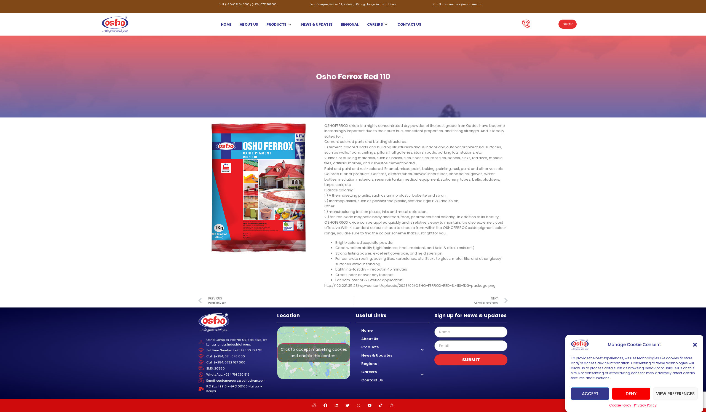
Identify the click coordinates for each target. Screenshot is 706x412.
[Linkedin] (336, 405)
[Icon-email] (314, 405)
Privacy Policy (645, 405)
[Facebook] (325, 405)
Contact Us (409, 24)
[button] (695, 344)
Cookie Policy (620, 405)
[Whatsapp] (358, 405)
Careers (375, 24)
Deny (631, 393)
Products (276, 24)
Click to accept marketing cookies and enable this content (314, 353)
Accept (590, 393)
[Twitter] (347, 405)
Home (226, 24)
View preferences (675, 393)
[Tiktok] (380, 405)
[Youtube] (369, 405)
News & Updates (317, 24)
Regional (350, 24)
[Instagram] (391, 405)
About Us (249, 24)
